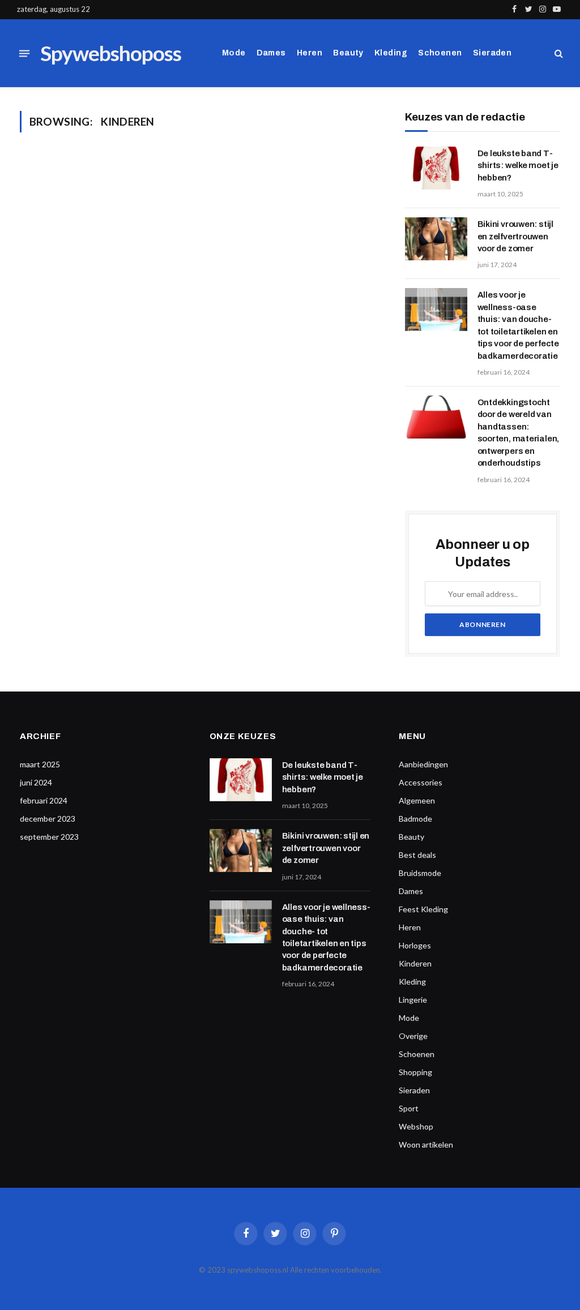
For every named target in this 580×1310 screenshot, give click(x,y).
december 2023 (47, 818)
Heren (309, 53)
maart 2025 (40, 764)
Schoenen (440, 53)
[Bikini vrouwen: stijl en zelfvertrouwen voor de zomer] (436, 238)
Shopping (415, 1072)
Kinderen (415, 963)
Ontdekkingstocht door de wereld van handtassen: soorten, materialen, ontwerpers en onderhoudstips (518, 432)
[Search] (557, 53)
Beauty (348, 53)
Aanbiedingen (423, 764)
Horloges (415, 945)
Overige (413, 1036)
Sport (409, 1108)
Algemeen (417, 800)
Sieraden (492, 53)
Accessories (420, 782)
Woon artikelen (426, 1144)
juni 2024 (36, 782)
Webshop (416, 1126)
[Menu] (24, 53)
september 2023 (49, 836)
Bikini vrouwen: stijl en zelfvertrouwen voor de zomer (515, 236)
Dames (271, 53)
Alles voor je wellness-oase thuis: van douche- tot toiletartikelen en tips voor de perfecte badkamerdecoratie (518, 325)
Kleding (390, 53)
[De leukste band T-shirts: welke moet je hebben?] (436, 168)
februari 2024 (43, 800)
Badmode (415, 818)
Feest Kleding (423, 909)
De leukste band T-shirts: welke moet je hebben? (517, 165)
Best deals (417, 855)
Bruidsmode (420, 873)
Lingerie (413, 999)
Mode (234, 53)
